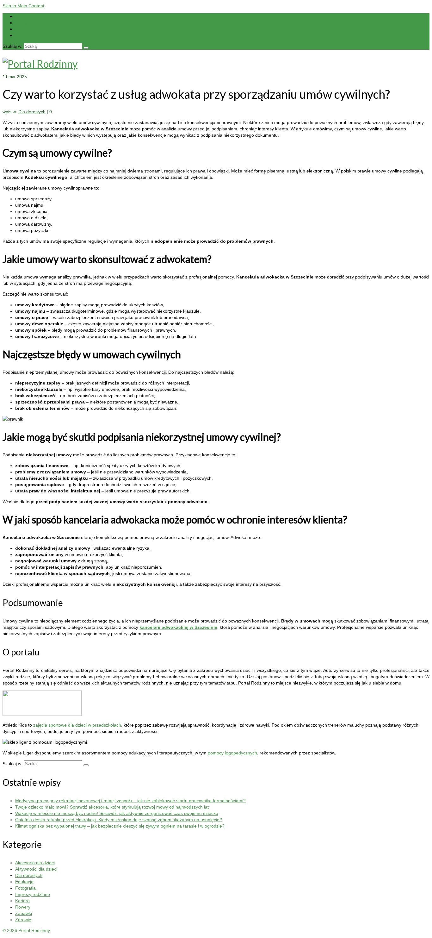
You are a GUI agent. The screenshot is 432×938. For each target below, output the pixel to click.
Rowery (22, 907)
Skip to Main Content (23, 5)
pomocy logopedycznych (232, 752)
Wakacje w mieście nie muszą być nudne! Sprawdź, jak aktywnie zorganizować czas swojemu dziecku (116, 813)
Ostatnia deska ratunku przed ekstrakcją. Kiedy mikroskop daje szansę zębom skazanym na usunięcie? (118, 819)
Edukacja (24, 881)
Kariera (22, 900)
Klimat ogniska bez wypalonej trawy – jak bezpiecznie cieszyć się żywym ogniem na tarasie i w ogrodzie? (120, 826)
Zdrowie (23, 919)
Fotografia (25, 888)
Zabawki (23, 913)
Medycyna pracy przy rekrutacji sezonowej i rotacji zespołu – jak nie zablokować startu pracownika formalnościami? (130, 800)
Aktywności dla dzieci (36, 869)
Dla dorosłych (32, 111)
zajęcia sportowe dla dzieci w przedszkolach (77, 725)
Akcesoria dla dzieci (35, 862)
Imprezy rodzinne (32, 894)
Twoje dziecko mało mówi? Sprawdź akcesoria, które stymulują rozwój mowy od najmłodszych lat (112, 807)
